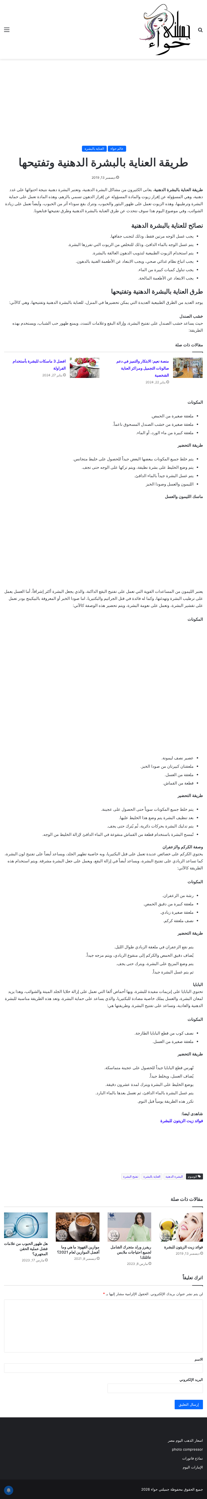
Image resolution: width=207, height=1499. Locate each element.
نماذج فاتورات (192, 1458)
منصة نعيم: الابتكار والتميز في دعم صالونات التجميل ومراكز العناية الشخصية (142, 368)
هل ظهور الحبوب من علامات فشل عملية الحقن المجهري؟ (26, 1248)
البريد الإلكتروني (191, 1379)
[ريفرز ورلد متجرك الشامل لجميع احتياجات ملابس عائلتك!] (129, 1227)
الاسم (199, 1359)
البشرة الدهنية (174, 1176)
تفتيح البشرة (130, 1176)
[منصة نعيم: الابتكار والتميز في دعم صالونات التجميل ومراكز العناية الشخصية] (188, 368)
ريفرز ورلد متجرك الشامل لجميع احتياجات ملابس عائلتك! (131, 1252)
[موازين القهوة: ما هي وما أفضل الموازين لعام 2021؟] (77, 1227)
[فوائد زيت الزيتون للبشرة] (181, 1227)
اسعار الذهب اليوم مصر (185, 1440)
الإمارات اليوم (193, 1467)
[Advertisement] (103, 102)
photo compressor (187, 1449)
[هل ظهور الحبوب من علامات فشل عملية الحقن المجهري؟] (26, 1225)
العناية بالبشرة (94, 149)
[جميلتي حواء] (165, 29)
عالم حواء (117, 149)
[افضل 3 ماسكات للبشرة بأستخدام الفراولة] (84, 368)
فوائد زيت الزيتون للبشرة (181, 1120)
